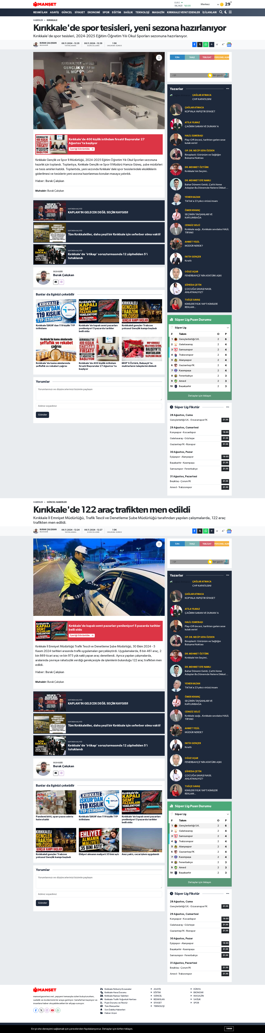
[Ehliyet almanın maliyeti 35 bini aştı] (99, 840)
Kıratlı (188, 260)
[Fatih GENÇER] (176, 258)
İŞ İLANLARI (209, 12)
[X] (41, 1010)
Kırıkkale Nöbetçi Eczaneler (118, 989)
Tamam (229, 1028)
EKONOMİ (94, 12)
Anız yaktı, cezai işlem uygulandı (140, 854)
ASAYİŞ (54, 12)
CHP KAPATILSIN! (201, 99)
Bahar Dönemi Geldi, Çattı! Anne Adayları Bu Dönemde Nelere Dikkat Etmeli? (205, 186)
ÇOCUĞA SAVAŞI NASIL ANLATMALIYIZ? (198, 291)
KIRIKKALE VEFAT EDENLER (183, 12)
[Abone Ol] (229, 44)
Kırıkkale (52, 20)
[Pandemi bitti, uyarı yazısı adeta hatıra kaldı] (56, 802)
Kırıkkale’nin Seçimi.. (196, 171)
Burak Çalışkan (63, 275)
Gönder (42, 414)
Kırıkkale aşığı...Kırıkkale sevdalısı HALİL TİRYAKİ (207, 231)
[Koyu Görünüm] (225, 12)
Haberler (38, 20)
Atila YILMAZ (192, 122)
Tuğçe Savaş (192, 300)
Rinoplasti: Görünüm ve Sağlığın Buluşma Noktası (203, 156)
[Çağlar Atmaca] (180, 95)
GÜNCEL (66, 12)
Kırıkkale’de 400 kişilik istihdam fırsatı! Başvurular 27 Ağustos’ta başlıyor (98, 366)
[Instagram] (61, 282)
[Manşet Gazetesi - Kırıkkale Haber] (44, 4)
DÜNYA (197, 989)
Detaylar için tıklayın (199, 396)
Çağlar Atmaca (201, 95)
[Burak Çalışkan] (43, 277)
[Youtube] (52, 1010)
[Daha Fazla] (211, 44)
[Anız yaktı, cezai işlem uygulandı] (142, 840)
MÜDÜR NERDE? (194, 246)
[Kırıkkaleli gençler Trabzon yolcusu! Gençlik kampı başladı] (142, 311)
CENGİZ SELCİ (192, 225)
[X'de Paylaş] (199, 44)
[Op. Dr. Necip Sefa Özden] (176, 154)
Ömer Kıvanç (192, 210)
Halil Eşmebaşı (194, 136)
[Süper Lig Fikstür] (227, 407)
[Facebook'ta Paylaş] (194, 44)
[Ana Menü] (230, 12)
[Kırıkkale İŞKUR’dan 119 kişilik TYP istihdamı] (56, 311)
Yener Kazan (192, 197)
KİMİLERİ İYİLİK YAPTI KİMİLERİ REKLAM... (201, 306)
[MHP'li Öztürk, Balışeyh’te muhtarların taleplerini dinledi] (142, 349)
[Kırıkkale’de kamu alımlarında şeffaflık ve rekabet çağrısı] (56, 349)
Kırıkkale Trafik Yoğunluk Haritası (120, 999)
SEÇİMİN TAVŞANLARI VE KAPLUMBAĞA (199, 216)
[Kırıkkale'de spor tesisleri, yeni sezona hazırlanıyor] (99, 90)
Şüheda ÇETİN (193, 285)
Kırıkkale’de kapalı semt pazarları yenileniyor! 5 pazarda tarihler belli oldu (98, 328)
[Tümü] (227, 89)
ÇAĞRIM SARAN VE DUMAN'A (202, 126)
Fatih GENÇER (193, 257)
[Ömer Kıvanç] (176, 214)
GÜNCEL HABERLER (57, 502)
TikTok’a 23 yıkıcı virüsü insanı (201, 201)
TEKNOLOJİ (142, 12)
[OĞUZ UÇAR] (176, 273)
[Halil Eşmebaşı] (176, 139)
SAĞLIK (128, 12)
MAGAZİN (158, 12)
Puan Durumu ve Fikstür (116, 1003)
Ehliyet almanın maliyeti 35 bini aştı (99, 854)
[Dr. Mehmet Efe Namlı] (176, 184)
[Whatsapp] (57, 1010)
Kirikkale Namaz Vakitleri (117, 996)
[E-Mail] (55, 282)
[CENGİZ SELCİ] (176, 229)
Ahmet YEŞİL (192, 242)
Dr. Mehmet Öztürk (197, 167)
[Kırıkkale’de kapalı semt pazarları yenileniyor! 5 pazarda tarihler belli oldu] (99, 311)
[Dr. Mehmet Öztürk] (176, 169)
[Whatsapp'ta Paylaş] (205, 44)
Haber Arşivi (111, 1013)
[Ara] (221, 12)
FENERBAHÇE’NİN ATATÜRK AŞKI (203, 275)
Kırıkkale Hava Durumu (115, 992)
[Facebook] (35, 1010)
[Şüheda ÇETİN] (176, 288)
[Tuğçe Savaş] (176, 303)
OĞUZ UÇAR (191, 272)
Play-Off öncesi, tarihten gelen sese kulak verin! (205, 141)
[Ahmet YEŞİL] (176, 244)
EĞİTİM (116, 12)
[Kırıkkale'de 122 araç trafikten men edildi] (99, 577)
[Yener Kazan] (176, 199)
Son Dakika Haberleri (115, 1010)
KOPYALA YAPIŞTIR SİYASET (200, 111)
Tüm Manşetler (112, 1006)
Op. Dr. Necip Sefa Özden (199, 151)
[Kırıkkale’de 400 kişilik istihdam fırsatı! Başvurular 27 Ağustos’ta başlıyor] (99, 349)
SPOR (106, 12)
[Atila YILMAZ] (176, 124)
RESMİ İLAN (40, 12)
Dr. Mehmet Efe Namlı (198, 180)
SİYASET (80, 12)
